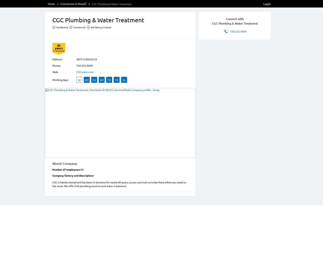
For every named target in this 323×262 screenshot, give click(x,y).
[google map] (120, 123)
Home (51, 3)
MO (87, 80)
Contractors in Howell (73, 3)
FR (116, 80)
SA (124, 80)
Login (267, 4)
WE (102, 80)
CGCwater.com (85, 72)
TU (94, 80)
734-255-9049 (84, 65)
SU (79, 80)
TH (109, 80)
